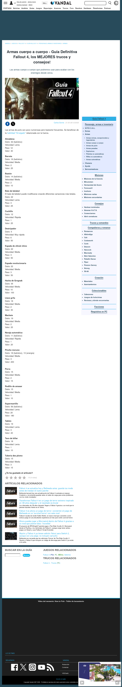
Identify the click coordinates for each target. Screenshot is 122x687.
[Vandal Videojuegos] (61, 3)
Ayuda (87, 166)
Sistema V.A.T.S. (90, 210)
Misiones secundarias (93, 197)
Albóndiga (88, 234)
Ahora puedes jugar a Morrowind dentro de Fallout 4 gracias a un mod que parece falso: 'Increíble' (46, 522)
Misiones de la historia (93, 179)
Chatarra (88, 163)
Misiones (99, 175)
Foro (72, 8)
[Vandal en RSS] (50, 667)
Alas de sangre (21, 2)
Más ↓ (45, 3)
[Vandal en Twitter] (23, 667)
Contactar (65, 667)
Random (78, 8)
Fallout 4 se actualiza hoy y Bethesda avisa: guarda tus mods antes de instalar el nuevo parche (46, 489)
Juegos (39, 8)
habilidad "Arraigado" (16, 132)
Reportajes (48, 8)
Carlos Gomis (59, 122)
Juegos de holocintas (93, 297)
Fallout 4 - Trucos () (51, 563)
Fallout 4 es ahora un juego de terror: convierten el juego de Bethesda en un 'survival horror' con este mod (45, 512)
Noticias (16, 8)
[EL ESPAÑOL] (116, 3)
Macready (88, 253)
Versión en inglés (61, 679)
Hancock (87, 250)
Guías (32, 8)
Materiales (88, 281)
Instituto (87, 191)
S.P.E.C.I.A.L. (90, 128)
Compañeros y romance (99, 227)
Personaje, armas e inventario (99, 124)
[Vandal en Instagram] (32, 667)
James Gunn (32, 2)
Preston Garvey (90, 265)
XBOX (30, 5)
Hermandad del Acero (93, 185)
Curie (86, 243)
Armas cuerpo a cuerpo (94, 143)
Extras (87, 131)
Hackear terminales (92, 207)
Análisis (24, 8)
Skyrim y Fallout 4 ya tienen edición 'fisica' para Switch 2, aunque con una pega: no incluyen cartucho (44, 534)
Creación (99, 277)
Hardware (87, 8)
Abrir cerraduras (90, 216)
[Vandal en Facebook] (14, 667)
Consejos (99, 203)
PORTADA (7, 8)
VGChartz (65, 673)
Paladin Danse (90, 259)
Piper (86, 262)
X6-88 (86, 271)
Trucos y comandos (99, 222)
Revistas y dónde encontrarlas (96, 300)
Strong (87, 268)
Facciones (99, 306)
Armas (87, 134)
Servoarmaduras (91, 169)
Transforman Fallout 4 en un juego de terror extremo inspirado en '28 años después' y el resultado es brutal (46, 501)
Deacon (87, 246)
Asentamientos (90, 284)
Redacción (65, 664)
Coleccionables (99, 290)
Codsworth (88, 240)
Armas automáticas (93, 159)
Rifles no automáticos (94, 157)
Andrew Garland (22, 5)
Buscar (26, 555)
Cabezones (88, 294)
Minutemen (88, 182)
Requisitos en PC (99, 311)
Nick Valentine (90, 256)
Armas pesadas (91, 148)
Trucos (65, 8)
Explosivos (90, 151)
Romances (88, 231)
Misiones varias (90, 194)
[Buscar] (110, 3)
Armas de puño (91, 146)
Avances (57, 8)
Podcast (107, 8)
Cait (85, 237)
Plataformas (98, 8)
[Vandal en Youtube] (41, 667)
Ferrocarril (88, 188)
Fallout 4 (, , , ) (57, 555)
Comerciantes (89, 213)
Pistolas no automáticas (95, 154)
